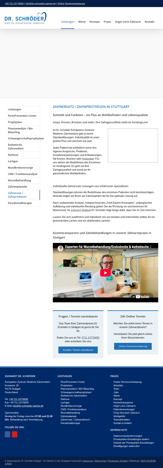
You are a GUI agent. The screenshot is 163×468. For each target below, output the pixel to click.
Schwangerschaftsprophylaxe (76, 392)
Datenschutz (100, 461)
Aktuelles (118, 385)
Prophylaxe (66, 385)
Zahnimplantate (69, 416)
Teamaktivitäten (121, 419)
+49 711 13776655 (14, 3)
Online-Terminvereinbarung (127, 382)
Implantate (88, 158)
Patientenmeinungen (124, 409)
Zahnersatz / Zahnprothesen (75, 419)
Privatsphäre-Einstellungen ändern (131, 439)
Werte (116, 395)
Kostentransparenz (123, 402)
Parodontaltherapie (70, 423)
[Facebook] (7, 434)
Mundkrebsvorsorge (71, 405)
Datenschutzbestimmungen (127, 435)
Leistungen (14, 109)
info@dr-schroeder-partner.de (41, 3)
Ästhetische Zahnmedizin (74, 395)
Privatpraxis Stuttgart (118, 461)
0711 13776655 (90, 337)
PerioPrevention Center (73, 382)
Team (116, 388)
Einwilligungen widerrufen (126, 446)
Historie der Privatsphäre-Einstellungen (133, 442)
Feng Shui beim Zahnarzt (126, 412)
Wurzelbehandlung (70, 412)
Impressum (88, 461)
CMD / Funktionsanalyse (73, 409)
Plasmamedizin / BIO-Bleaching (77, 388)
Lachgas (65, 402)
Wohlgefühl (119, 416)
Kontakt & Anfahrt (122, 423)
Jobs (116, 392)
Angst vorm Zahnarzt (124, 405)
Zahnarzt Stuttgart (81, 210)
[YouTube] (14, 434)
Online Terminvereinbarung (71, 3)
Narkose (65, 399)
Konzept (117, 399)
